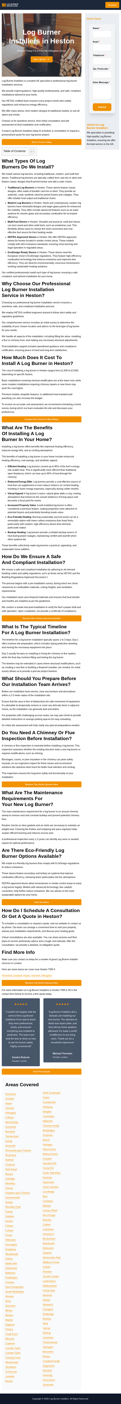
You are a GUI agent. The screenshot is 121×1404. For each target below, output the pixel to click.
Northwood (11, 1268)
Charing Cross (13, 1357)
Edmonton (48, 1248)
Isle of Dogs (49, 1215)
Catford (46, 1224)
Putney (9, 1211)
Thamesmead (50, 1342)
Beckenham (49, 1238)
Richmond (10, 1155)
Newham (47, 1295)
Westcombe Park (52, 1257)
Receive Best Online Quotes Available (42, 618)
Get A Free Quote (41, 1071)
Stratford (47, 1253)
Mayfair (9, 1320)
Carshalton (48, 1116)
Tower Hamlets (50, 1187)
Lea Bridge (48, 1191)
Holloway (48, 1107)
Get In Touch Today (41, 142)
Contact (112, 5)
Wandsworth (11, 1254)
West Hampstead (14, 1287)
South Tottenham (51, 1173)
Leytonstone (49, 1281)
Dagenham (48, 1366)
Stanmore (10, 1306)
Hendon (9, 1296)
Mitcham (9, 1339)
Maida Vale (11, 1263)
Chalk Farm (11, 1334)
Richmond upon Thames (18, 1150)
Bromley (47, 1220)
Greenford (10, 1127)
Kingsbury (10, 1249)
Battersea (10, 1273)
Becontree (48, 1351)
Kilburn (9, 1258)
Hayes (26, 975)
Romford (47, 1370)
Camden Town (13, 1348)
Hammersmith (12, 1197)
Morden (9, 1315)
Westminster (11, 1362)
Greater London (51, 1276)
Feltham (9, 1117)
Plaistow (47, 1271)
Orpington (48, 1347)
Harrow (9, 1188)
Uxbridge (10, 1178)
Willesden (10, 1240)
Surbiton (9, 1216)
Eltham (46, 1300)
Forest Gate (49, 1290)
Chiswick (10, 1164)
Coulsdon (48, 1201)
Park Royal (11, 1169)
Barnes (9, 1174)
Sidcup (46, 1328)
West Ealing (11, 1122)
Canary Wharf (50, 1210)
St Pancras (11, 1371)
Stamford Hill (49, 1163)
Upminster (48, 1384)
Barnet (46, 1140)
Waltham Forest (51, 1262)
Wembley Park (13, 1207)
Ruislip (9, 1202)
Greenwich (48, 1234)
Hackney (47, 1177)
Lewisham (48, 1229)
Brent (8, 1301)
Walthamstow (50, 1286)
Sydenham (48, 1182)
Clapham (10, 1343)
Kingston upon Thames (17, 1193)
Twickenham (12, 1136)
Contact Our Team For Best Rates (41, 419)
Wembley (10, 1183)
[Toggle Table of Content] (30, 151)
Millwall (47, 1206)
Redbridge (48, 1314)
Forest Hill (48, 1168)
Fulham (9, 1226)
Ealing (8, 1141)
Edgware (10, 1324)
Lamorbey (48, 1337)
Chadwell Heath (51, 1361)
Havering (47, 1375)
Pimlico (9, 1329)
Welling (47, 1333)
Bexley (46, 1356)
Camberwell (49, 1102)
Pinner (8, 1235)
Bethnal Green (50, 1154)
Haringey (47, 1144)
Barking (47, 1319)
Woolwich (48, 1304)
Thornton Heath (51, 1125)
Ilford (45, 1323)
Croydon (47, 1158)
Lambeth (9, 1376)
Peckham (48, 1135)
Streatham (10, 1367)
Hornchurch (49, 1380)
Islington (47, 1111)
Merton (9, 1310)
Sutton (46, 1097)
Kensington (11, 1244)
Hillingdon (46, 975)
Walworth (48, 1121)
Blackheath (49, 1243)
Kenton (9, 1221)
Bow (45, 1196)
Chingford (48, 1309)
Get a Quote (40, 59)
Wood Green (49, 1149)
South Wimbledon (14, 1291)
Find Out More (41, 902)
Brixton (9, 1381)
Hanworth (10, 1146)
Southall (17, 975)
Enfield (46, 1267)
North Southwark (51, 1093)
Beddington (49, 1130)
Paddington (11, 1277)
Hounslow (7, 975)
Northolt (9, 1160)
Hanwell (35, 975)
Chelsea (9, 1282)
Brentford (10, 1131)
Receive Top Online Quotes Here (41, 784)
